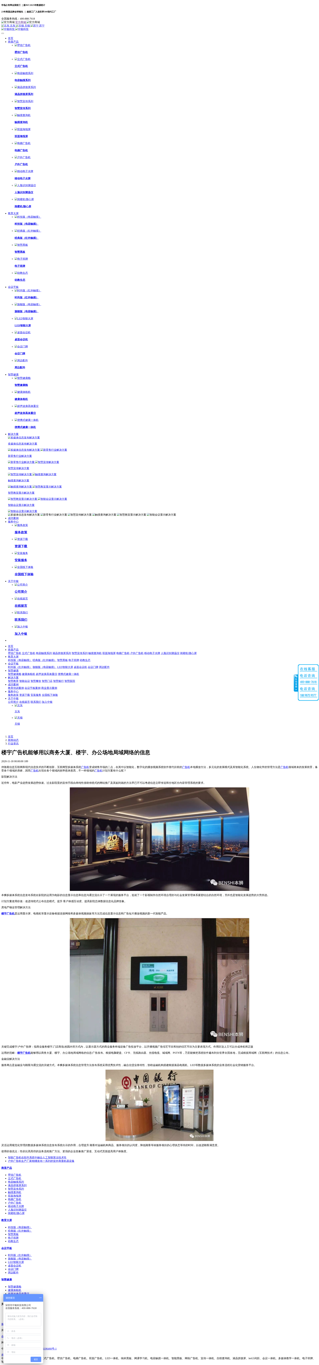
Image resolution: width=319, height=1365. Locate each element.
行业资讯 (13, 743)
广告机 (85, 767)
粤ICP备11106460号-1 (44, 1348)
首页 (10, 38)
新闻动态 (13, 740)
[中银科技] (159, 29)
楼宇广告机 (8, 913)
